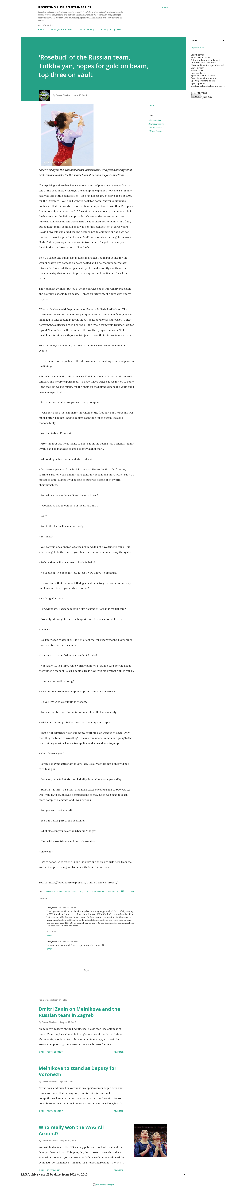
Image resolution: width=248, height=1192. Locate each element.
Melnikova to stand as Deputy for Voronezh (78, 1071)
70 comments (53, 1170)
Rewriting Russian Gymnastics (64, 7)
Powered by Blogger (105, 1184)
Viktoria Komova (155, 131)
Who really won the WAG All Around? (71, 1130)
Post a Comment (55, 1052)
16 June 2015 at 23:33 (68, 907)
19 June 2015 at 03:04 (68, 941)
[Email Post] (122, 891)
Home (41, 29)
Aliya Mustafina (155, 120)
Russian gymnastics (156, 124)
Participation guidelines (112, 29)
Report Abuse (197, 47)
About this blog (87, 29)
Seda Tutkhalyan (155, 127)
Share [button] (151, 105)
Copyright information (61, 29)
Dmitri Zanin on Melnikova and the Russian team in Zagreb (79, 1012)
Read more (119, 1052)
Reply (49, 935)
